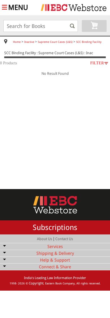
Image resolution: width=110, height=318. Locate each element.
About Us (44, 239)
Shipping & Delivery (55, 253)
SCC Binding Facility (89, 41)
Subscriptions (55, 227)
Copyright (36, 283)
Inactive (29, 41)
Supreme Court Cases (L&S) (55, 41)
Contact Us (64, 239)
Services (55, 246)
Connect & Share (55, 266)
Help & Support (55, 260)
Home (17, 41)
